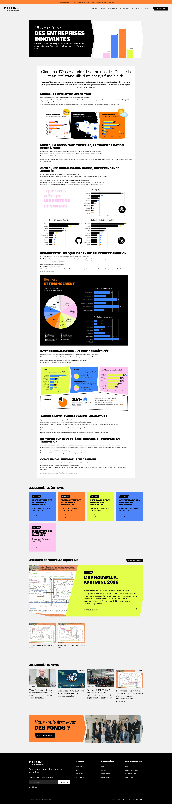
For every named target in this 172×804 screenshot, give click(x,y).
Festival (103, 770)
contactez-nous (160, 9)
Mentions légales (138, 799)
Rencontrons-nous (44, 735)
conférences (105, 777)
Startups (79, 774)
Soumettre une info (134, 560)
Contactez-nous (130, 774)
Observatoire (105, 774)
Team (78, 770)
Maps (102, 766)
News (147, 8)
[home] (11, 9)
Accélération (124, 8)
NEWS (127, 766)
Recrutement (129, 777)
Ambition (94, 8)
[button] (103, 8)
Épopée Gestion (125, 799)
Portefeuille (112, 8)
